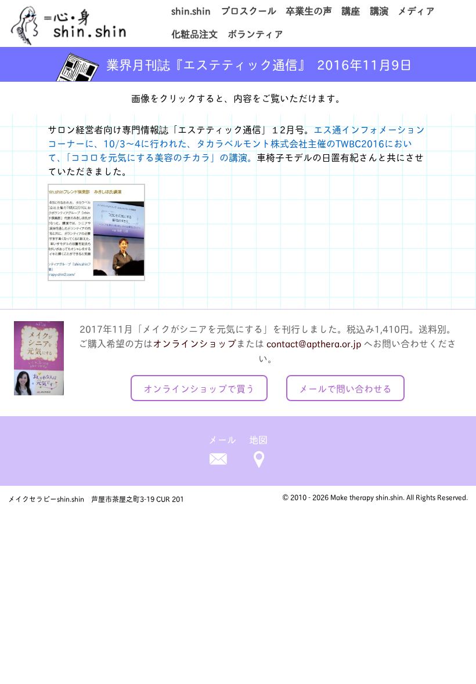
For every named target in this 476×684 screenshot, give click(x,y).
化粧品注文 (194, 33)
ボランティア (255, 33)
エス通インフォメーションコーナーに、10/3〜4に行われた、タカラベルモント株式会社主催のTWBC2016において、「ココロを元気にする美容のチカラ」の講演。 (236, 143)
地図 (258, 439)
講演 (379, 10)
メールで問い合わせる (345, 388)
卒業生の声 (309, 10)
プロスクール (248, 10)
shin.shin (191, 10)
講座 (350, 10)
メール (222, 439)
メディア (416, 10)
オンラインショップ (194, 343)
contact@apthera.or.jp (313, 343)
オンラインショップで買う (199, 388)
